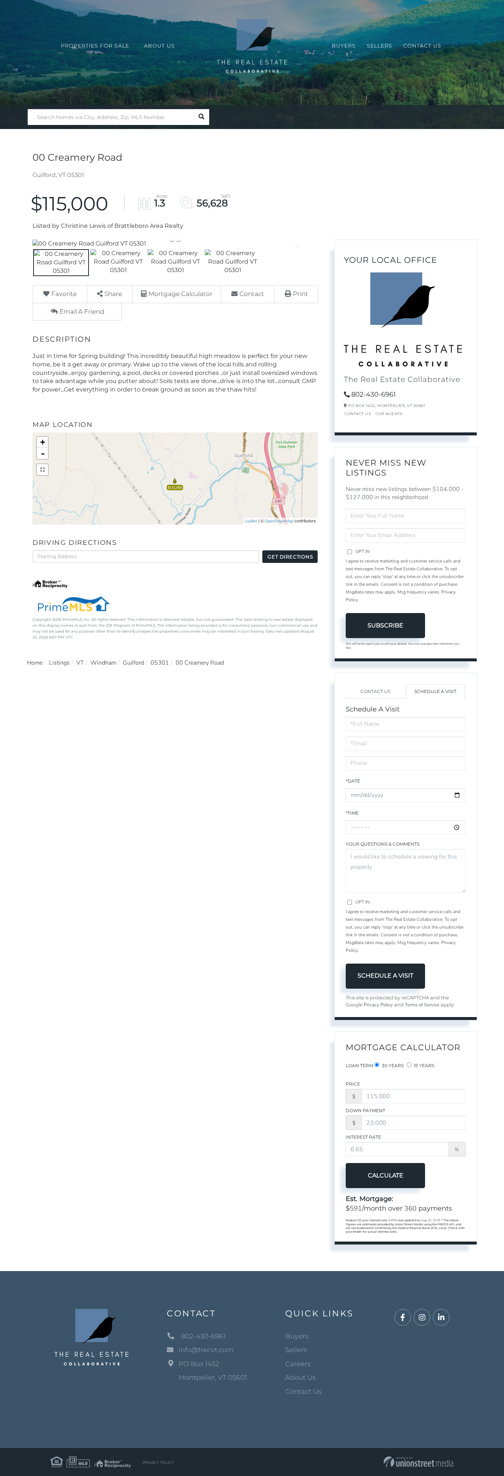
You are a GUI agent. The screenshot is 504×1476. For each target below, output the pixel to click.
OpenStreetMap (279, 521)
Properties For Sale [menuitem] (95, 45)
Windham (103, 663)
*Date (353, 781)
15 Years (423, 1065)
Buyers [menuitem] (344, 45)
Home (34, 663)
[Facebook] (403, 1317)
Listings (59, 663)
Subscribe (385, 625)
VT (80, 663)
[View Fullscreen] (42, 469)
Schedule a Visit (435, 691)
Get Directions (290, 557)
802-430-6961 (373, 394)
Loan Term (359, 1065)
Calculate (385, 1175)
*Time (352, 813)
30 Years (392, 1065)
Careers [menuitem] (298, 1364)
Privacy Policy (378, 1005)
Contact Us (358, 413)
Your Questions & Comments (383, 844)
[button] (201, 117)
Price (353, 1084)
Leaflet (251, 521)
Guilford (133, 663)
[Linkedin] (441, 1317)
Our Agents (388, 413)
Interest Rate (363, 1137)
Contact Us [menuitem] (422, 45)
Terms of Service (422, 1005)
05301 (160, 663)
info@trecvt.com (206, 1350)
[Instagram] (422, 1317)
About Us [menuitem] (159, 45)
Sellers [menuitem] (379, 45)
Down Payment (365, 1110)
